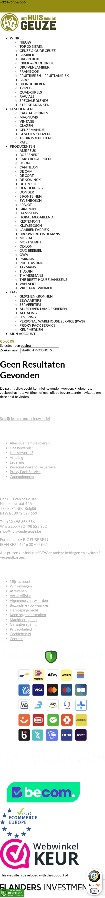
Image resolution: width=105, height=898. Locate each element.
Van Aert (28, 284)
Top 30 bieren (31, 46)
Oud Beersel (31, 250)
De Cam (26, 171)
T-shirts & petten (35, 138)
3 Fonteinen (31, 196)
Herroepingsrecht (24, 610)
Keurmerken (31, 329)
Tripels (26, 88)
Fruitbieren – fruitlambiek (44, 75)
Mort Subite (31, 242)
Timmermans (31, 275)
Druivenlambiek (35, 67)
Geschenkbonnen (36, 296)
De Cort (27, 175)
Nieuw (25, 42)
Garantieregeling (23, 624)
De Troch (28, 184)
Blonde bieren (33, 84)
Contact (16, 638)
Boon (25, 163)
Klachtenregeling (23, 619)
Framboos (29, 71)
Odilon (26, 246)
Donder (27, 192)
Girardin (28, 209)
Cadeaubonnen (34, 113)
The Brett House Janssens (43, 279)
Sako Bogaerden (35, 159)
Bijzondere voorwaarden (29, 605)
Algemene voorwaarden (29, 600)
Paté (24, 142)
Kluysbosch (31, 225)
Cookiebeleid (20, 634)
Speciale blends (34, 100)
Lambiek (27, 55)
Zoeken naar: (10, 350)
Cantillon (29, 167)
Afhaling (28, 313)
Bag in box (29, 59)
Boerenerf (29, 155)
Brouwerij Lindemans (40, 234)
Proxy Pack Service (37, 325)
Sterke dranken (35, 105)
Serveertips (30, 304)
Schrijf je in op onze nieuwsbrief (25, 418)
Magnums (29, 117)
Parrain (27, 259)
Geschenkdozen (35, 134)
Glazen (26, 125)
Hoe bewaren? (21, 448)
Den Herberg (31, 188)
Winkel (16, 38)
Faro (24, 80)
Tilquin (26, 271)
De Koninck (30, 180)
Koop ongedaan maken (28, 614)
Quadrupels (31, 92)
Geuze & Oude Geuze (38, 50)
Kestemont (30, 221)
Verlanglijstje (20, 595)
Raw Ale (27, 96)
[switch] (94, 891)
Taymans (28, 267)
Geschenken (21, 109)
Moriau (26, 238)
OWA (24, 254)
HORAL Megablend (36, 217)
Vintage (27, 121)
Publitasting (31, 263)
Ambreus (28, 150)
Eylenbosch (31, 200)
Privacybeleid (21, 629)
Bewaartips (30, 300)
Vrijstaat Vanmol (36, 288)
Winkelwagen (21, 586)
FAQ (13, 292)
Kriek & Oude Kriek (37, 63)
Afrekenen (18, 591)
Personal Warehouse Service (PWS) (52, 321)
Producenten (22, 146)
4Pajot (26, 205)
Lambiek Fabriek (34, 229)
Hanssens (29, 213)
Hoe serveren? (21, 452)
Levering (28, 317)
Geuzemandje (32, 130)
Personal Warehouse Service (33, 467)
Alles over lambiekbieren (43, 309)
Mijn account (22, 334)
